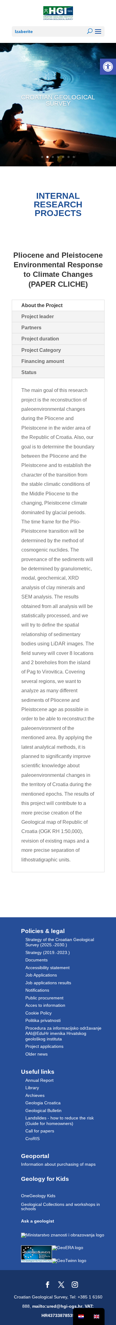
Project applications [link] (44, 1046)
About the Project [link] (41, 305)
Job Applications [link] (41, 975)
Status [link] (29, 372)
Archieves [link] (35, 1095)
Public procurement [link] (44, 997)
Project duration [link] (40, 338)
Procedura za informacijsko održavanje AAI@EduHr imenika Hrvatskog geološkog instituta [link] (63, 1033)
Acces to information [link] (45, 1005)
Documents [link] (36, 959)
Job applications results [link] (48, 982)
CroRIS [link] (32, 1138)
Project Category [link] (41, 350)
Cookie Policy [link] (38, 1012)
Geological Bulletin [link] (43, 1110)
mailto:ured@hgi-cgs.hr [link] (57, 1306)
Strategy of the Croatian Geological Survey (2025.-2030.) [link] (59, 942)
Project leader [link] (37, 316)
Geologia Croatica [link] (43, 1102)
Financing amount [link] (42, 361)
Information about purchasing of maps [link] (58, 1164)
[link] (108, 67)
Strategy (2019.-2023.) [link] (47, 952)
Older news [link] (36, 1054)
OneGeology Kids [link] (38, 1195)
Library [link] (32, 1087)
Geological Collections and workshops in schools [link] (60, 1206)
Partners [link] (31, 327)
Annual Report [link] (39, 1080)
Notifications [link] (37, 990)
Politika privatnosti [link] (43, 1020)
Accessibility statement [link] (47, 967)
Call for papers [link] (39, 1130)
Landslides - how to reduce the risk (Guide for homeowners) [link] (59, 1120)
